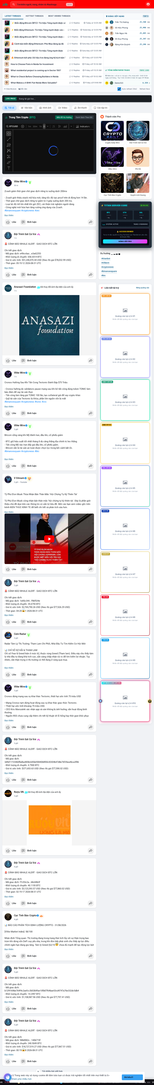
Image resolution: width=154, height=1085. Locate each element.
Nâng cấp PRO (125, 241)
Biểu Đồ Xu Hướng (64, 117)
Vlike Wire (19, 181)
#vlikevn (105, 263)
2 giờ (16, 429)
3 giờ (16, 691)
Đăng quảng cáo (142, 288)
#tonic (38, 401)
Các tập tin (102, 108)
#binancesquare (13, 210)
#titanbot (105, 258)
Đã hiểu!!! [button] (128, 1077)
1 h (15, 238)
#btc (37, 451)
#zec (37, 210)
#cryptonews (27, 210)
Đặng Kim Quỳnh (122, 44)
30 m (16, 185)
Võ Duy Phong (121, 39)
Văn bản (28, 108)
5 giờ (16, 972)
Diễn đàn (23, 89)
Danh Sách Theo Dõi (84, 117)
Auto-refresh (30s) (129, 89)
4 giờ (16, 867)
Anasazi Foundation (25, 287)
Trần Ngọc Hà (121, 33)
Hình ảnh (46, 108)
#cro (44, 401)
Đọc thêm (9, 215)
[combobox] (42, 4)
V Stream (19, 478)
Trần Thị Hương (122, 22)
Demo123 (119, 83)
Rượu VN (19, 792)
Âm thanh (82, 108)
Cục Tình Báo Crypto (25, 915)
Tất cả (11, 108)
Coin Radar (20, 634)
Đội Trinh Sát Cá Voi (25, 234)
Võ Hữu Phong (121, 28)
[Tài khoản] (148, 4)
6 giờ (16, 1025)
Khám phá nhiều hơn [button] (22, 1079)
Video (64, 108)
